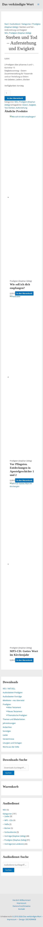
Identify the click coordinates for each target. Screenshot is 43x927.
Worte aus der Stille (11, 747)
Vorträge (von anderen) (14, 844)
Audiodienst (15, 24)
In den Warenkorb (15, 98)
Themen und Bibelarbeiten (14, 719)
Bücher (7, 828)
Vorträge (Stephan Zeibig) (15, 836)
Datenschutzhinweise (21, 906)
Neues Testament (15, 711)
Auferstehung (21, 108)
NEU (6, 33)
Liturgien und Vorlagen (12, 743)
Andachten (7, 727)
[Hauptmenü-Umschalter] (38, 4)
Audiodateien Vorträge (12, 696)
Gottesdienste (10, 832)
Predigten (7, 704)
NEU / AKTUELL (9, 688)
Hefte (6, 824)
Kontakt (21, 909)
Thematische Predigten (17, 715)
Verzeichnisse (8, 739)
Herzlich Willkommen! (22, 900)
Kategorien (26, 24)
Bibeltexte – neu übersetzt (13, 700)
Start (7, 24)
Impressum (21, 903)
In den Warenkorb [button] (24, 293)
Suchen (8, 773)
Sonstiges (7, 731)
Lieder (5, 735)
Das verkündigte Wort (18, 4)
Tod (6, 108)
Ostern (25, 105)
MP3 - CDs (8, 820)
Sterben (11, 108)
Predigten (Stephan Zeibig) (20, 33)
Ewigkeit (32, 105)
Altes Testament (14, 707)
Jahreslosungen (9, 723)
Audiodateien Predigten (12, 692)
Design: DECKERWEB (27, 919)
